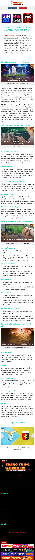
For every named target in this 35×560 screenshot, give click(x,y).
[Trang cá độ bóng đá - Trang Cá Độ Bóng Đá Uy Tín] (17, 3)
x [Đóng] (4, 542)
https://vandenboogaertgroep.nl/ (17, 532)
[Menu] (2, 3)
